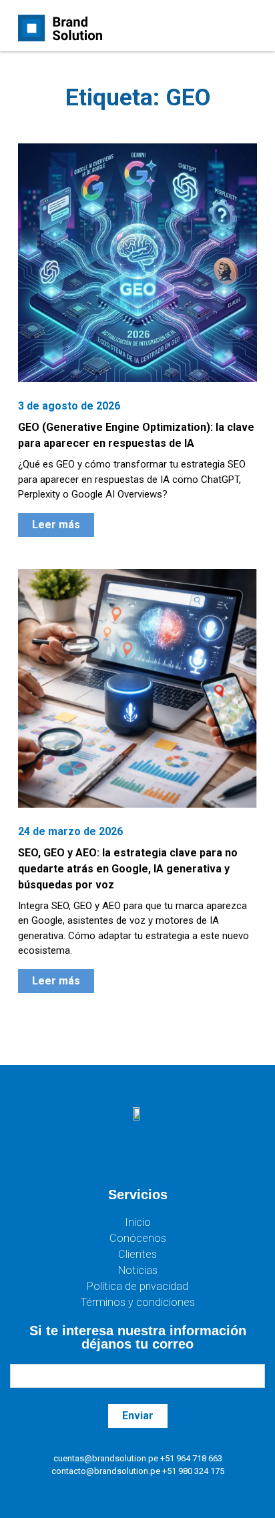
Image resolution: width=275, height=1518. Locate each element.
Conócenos (137, 1238)
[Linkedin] (178, 1154)
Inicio (138, 1222)
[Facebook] (97, 1154)
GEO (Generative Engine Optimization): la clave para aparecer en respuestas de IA (136, 435)
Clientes (137, 1254)
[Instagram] (137, 1154)
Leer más (56, 524)
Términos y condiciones (138, 1302)
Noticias (138, 1270)
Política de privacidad (137, 1286)
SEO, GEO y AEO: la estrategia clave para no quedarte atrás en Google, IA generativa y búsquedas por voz (128, 868)
